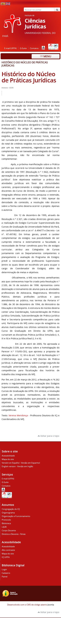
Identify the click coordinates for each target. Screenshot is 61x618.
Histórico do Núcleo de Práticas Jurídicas (29, 77)
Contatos (34, 48)
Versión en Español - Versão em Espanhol (21, 463)
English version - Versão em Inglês (17, 466)
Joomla (51, 604)
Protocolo (6, 520)
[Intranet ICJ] (53, 48)
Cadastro (6, 573)
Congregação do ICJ (11, 509)
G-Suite (23, 48)
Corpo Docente (9, 530)
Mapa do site (8, 459)
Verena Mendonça (18, 415)
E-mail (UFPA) (10, 48)
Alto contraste (8, 550)
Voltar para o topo (49, 435)
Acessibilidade (8, 455)
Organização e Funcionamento (16, 516)
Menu (47, 56)
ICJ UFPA (6, 557)
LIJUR (4, 527)
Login (4, 569)
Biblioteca (6, 523)
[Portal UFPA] (43, 48)
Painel (4, 576)
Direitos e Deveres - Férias (13, 534)
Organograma (8, 512)
